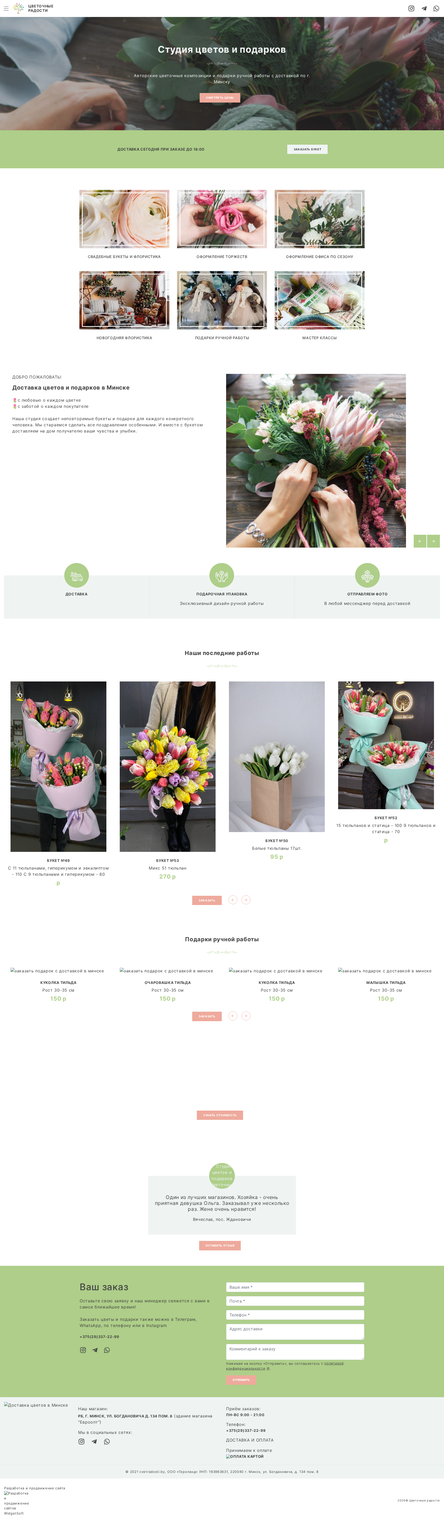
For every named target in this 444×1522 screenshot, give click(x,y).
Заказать (207, 900)
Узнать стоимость (220, 1115)
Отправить (241, 1380)
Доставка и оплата (250, 1440)
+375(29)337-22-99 (99, 1336)
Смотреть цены (220, 97)
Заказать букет (307, 149)
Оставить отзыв (220, 1245)
